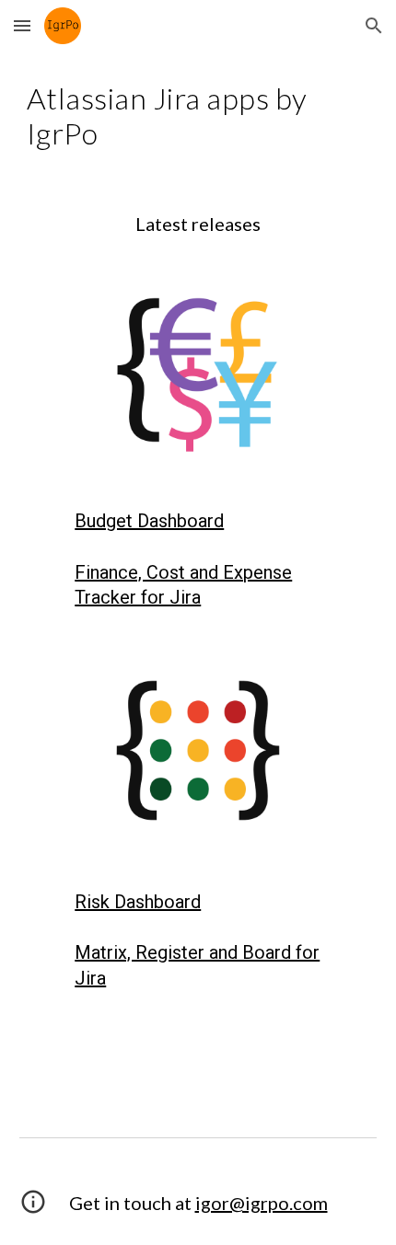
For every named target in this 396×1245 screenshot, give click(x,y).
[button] (22, 25)
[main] (198, 116)
